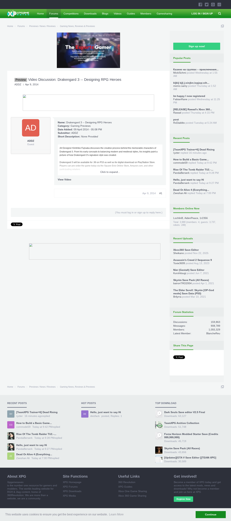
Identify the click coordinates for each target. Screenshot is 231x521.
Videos (117, 13)
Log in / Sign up (202, 13)
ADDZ (74, 132)
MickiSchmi (179, 72)
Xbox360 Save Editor (186, 249)
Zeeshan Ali (180, 193)
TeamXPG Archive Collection (181, 423)
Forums (53, 13)
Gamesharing (164, 13)
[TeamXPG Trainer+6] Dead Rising (194, 149)
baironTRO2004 (182, 283)
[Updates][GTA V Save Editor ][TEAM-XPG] (190, 457)
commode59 (180, 162)
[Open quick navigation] (222, 26)
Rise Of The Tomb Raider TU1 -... (193, 169)
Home (40, 13)
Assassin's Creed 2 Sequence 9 (192, 260)
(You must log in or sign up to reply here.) (138, 212)
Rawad (177, 112)
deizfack (95, 416)
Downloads (90, 13)
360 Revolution (126, 482)
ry (11, 414)
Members (145, 13)
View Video (64, 179)
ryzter (176, 152)
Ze (11, 456)
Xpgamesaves (15, 482)
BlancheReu (213, 333)
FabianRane (180, 99)
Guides (131, 13)
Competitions (71, 13)
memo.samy (180, 85)
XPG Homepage (72, 482)
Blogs (105, 13)
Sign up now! (197, 46)
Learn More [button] (116, 514)
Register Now (183, 499)
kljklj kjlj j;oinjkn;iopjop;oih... (191, 82)
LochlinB (178, 218)
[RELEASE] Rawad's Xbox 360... (192, 109)
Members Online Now (186, 208)
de (84, 414)
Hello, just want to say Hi (188, 179)
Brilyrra (177, 296)
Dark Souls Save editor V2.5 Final (184, 412)
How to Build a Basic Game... (191, 159)
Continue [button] (210, 514)
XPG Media (69, 495)
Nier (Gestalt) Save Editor (188, 269)
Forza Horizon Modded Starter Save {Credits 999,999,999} (191, 436)
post (176, 119)
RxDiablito (179, 122)
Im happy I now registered (189, 96)
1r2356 (204, 218)
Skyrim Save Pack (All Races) (191, 280)
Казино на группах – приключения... (196, 69)
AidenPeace (191, 218)
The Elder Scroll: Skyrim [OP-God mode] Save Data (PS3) (193, 292)
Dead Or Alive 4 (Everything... (191, 189)
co (10, 425)
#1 (160, 193)
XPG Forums (70, 486)
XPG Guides (125, 486)
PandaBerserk (181, 172)
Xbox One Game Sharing (132, 491)
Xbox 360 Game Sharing (132, 495)
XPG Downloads (72, 491)
